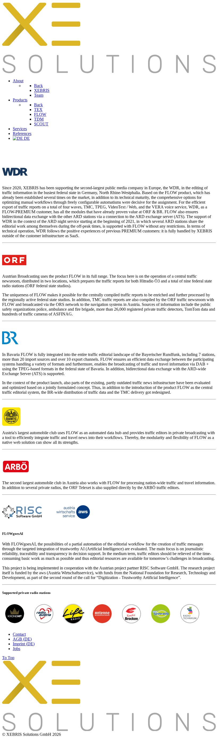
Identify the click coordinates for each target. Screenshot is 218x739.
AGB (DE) (22, 639)
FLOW (40, 114)
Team (38, 95)
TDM (39, 119)
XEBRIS (41, 90)
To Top (8, 657)
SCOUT (41, 124)
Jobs (16, 648)
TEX (38, 109)
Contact (19, 634)
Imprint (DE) (24, 644)
